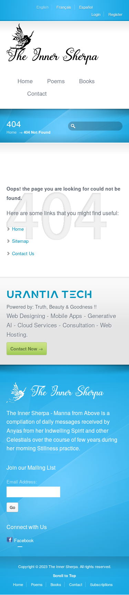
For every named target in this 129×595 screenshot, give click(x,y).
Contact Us (23, 253)
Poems (56, 81)
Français (63, 7)
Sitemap (20, 241)
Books (87, 81)
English (42, 7)
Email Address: (22, 481)
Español (86, 7)
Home (25, 81)
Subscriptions (101, 584)
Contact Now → (26, 348)
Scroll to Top (64, 575)
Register (115, 14)
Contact (37, 93)
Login (96, 14)
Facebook (24, 540)
